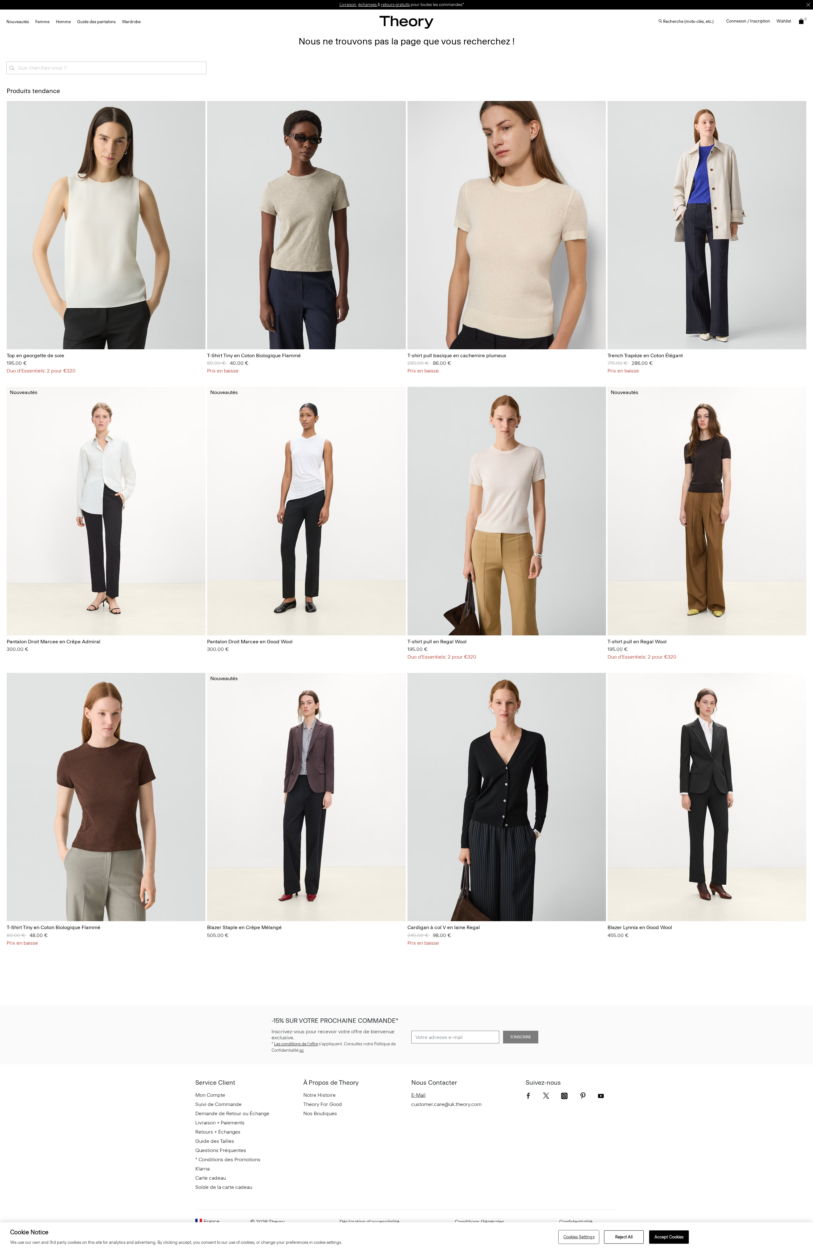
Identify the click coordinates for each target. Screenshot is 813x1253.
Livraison (347, 4)
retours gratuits (395, 4)
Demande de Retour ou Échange (232, 1113)
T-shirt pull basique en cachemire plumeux (456, 355)
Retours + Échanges (217, 1132)
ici (301, 1050)
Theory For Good (322, 1104)
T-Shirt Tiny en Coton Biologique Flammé (254, 355)
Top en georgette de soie (35, 355)
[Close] (808, 5)
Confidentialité (576, 1222)
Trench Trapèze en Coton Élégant (645, 355)
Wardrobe (131, 21)
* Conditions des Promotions (227, 1159)
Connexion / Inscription (748, 21)
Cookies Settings (579, 1237)
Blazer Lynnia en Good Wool (640, 927)
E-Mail (418, 1095)
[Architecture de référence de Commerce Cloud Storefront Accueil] (406, 22)
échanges (368, 4)
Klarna (202, 1169)
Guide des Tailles (214, 1141)
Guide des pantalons (96, 21)
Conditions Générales (479, 1222)
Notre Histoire (319, 1095)
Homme (63, 21)
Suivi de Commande (218, 1104)
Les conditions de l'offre (296, 1044)
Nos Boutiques (320, 1113)
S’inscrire (520, 1037)
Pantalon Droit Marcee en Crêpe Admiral (53, 642)
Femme (42, 21)
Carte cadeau (210, 1178)
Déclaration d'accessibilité (369, 1222)
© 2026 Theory (267, 1222)
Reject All (624, 1237)
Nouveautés (17, 21)
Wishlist (783, 21)
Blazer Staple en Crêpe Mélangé (244, 927)
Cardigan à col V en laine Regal (443, 927)
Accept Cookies (669, 1237)
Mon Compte (210, 1095)
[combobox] (106, 68)
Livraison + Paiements (220, 1123)
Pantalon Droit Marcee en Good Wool (249, 642)
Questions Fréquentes (220, 1150)
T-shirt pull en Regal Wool (437, 642)
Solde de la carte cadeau (223, 1187)
